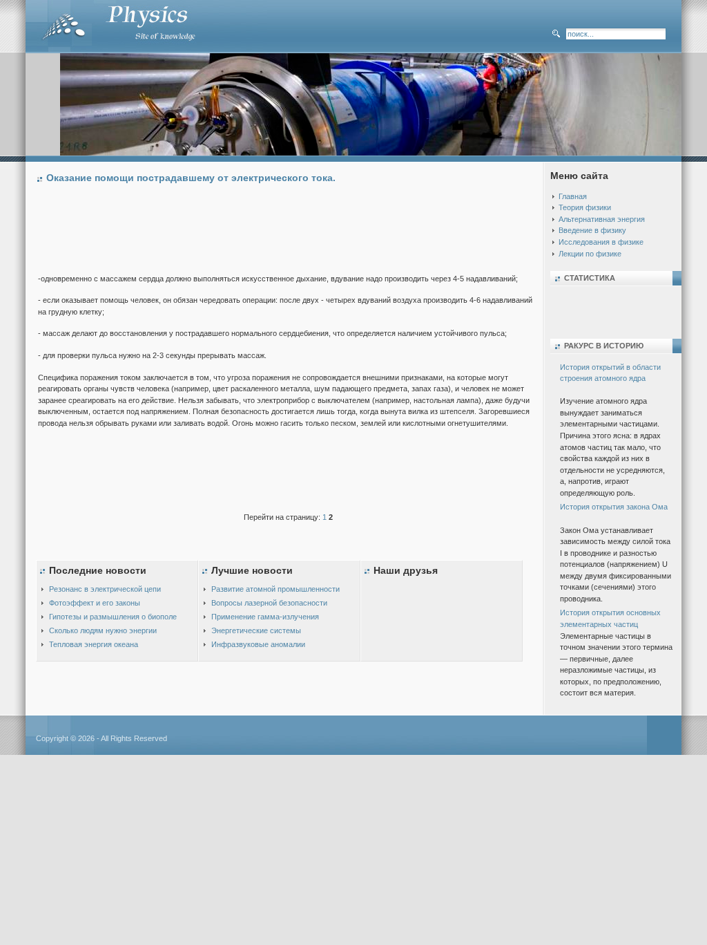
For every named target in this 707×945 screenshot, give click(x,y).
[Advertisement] (289, 231)
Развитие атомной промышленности (275, 589)
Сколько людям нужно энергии (103, 630)
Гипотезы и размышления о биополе (113, 616)
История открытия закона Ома (614, 507)
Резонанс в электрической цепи (105, 589)
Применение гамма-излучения (265, 616)
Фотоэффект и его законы (94, 603)
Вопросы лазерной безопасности (269, 603)
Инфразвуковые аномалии (258, 644)
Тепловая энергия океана (93, 644)
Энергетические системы (256, 630)
